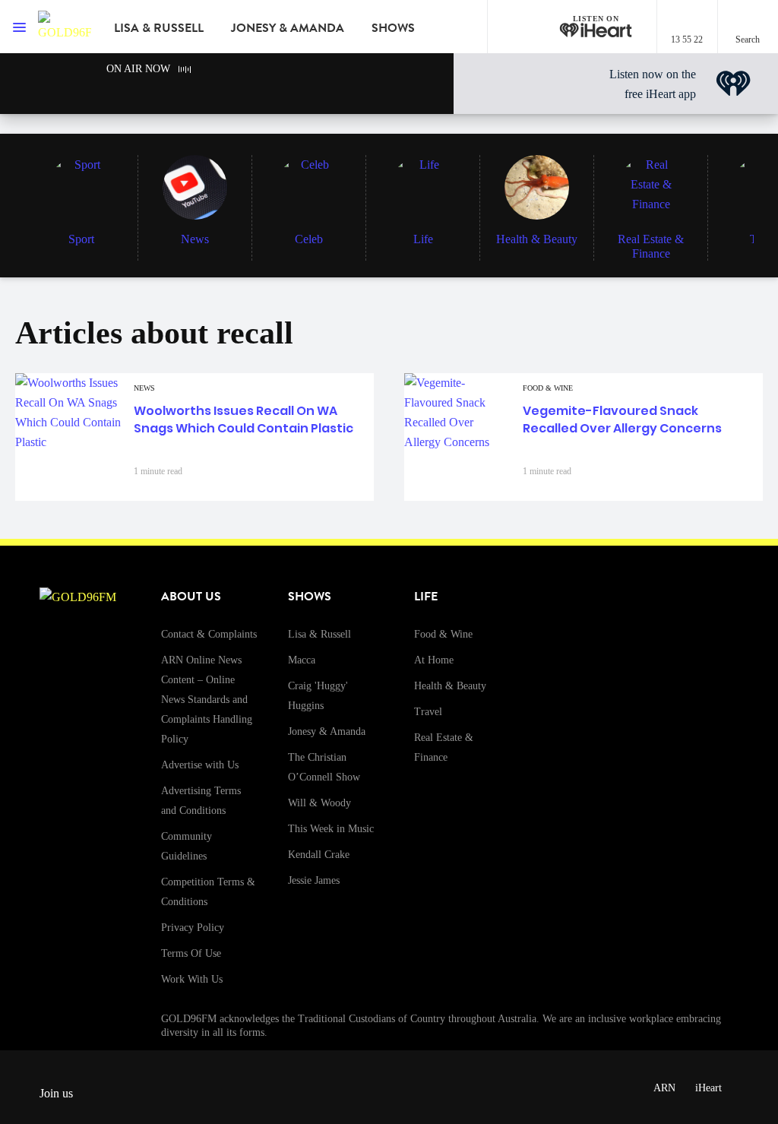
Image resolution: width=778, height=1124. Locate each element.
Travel (428, 711)
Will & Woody (319, 803)
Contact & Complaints (209, 634)
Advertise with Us (200, 765)
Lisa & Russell (159, 28)
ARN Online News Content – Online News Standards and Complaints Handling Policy (206, 699)
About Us (191, 596)
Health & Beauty (450, 686)
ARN (664, 1088)
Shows (393, 28)
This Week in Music (331, 828)
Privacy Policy (192, 927)
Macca (301, 660)
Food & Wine (443, 634)
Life (426, 596)
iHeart (708, 1088)
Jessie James (314, 880)
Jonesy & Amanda (287, 28)
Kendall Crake (318, 854)
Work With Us (192, 979)
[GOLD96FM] (64, 26)
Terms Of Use (191, 953)
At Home (434, 660)
